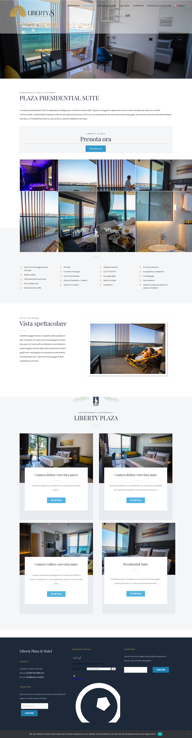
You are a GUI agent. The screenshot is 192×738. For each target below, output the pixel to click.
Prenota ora (95, 148)
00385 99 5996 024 (35, 673)
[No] (188, 734)
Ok (160, 734)
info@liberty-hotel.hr (35, 677)
